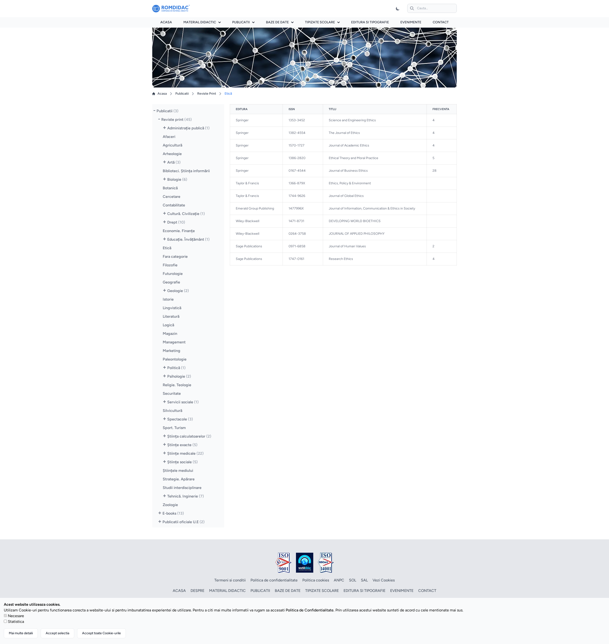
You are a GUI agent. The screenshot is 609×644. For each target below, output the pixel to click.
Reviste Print (206, 94)
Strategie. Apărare (179, 479)
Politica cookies (315, 580)
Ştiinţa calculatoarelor (189, 436)
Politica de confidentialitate (274, 580)
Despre (197, 590)
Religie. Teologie (177, 385)
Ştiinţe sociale (182, 462)
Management (174, 342)
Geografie (171, 282)
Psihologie (179, 376)
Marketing (171, 350)
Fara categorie (175, 256)
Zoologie (170, 505)
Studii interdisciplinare (182, 487)
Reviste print (176, 119)
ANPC (339, 580)
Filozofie (170, 265)
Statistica (16, 621)
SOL (352, 580)
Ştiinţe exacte (182, 445)
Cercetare (171, 196)
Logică (168, 325)
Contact (441, 22)
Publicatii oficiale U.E (183, 522)
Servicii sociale (183, 402)
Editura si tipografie (370, 22)
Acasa (166, 22)
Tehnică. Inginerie (185, 496)
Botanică (170, 188)
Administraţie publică (188, 128)
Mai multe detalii (21, 633)
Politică (176, 368)
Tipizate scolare (320, 22)
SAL (364, 580)
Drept (176, 222)
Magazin (170, 333)
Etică (167, 248)
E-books (173, 513)
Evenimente (410, 22)
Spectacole (180, 419)
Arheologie (172, 153)
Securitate (172, 393)
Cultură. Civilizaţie (186, 213)
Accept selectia (57, 633)
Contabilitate (174, 205)
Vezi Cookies (384, 580)
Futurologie (173, 273)
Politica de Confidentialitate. (310, 610)
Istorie (168, 299)
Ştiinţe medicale (185, 453)
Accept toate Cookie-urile (101, 633)
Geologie (178, 290)
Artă (174, 162)
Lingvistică (172, 308)
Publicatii (241, 22)
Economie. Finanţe (179, 231)
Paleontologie (175, 359)
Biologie (177, 179)
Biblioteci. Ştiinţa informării (186, 171)
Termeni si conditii (230, 580)
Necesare (16, 616)
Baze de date (277, 22)
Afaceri (169, 136)
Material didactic (199, 22)
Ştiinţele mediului (178, 470)
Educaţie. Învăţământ (188, 239)
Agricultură (172, 145)
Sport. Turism (174, 427)
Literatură (171, 316)
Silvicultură (172, 410)
